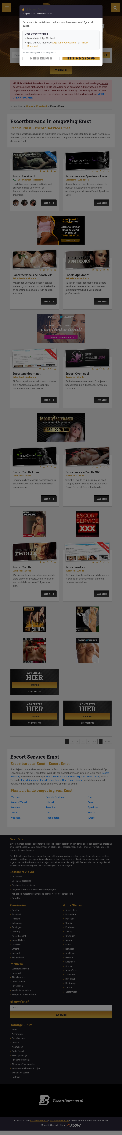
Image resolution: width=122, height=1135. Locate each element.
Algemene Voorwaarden (64, 42)
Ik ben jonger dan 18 (41, 58)
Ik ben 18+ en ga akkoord (81, 58)
